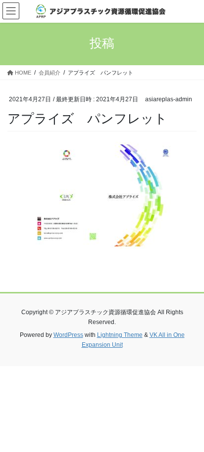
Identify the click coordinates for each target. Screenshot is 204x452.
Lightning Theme (120, 334)
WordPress (68, 334)
